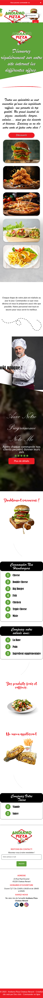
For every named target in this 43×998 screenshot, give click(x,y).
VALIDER (21, 864)
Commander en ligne (31, 994)
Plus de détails (21, 461)
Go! (35, 22)
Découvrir (21, 135)
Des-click (17, 994)
